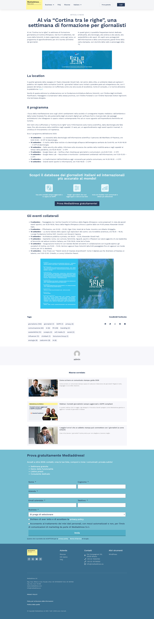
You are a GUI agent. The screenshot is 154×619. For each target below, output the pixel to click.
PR (55, 328)
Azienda (32, 491)
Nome (31, 482)
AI (48, 328)
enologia (32, 340)
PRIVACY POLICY (32, 594)
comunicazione (35, 328)
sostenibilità (34, 332)
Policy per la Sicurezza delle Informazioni (40, 601)
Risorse (67, 5)
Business (48, 5)
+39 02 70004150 (93, 559)
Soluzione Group (60, 336)
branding (65, 328)
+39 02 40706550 (93, 561)
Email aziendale (36, 500)
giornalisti (49, 324)
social (70, 332)
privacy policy (77, 519)
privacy (69, 324)
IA (55, 340)
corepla (48, 332)
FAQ (59, 5)
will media (60, 332)
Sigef (41, 89)
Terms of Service (75, 539)
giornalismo (35, 324)
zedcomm (45, 340)
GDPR (60, 324)
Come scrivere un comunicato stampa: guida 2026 (79, 380)
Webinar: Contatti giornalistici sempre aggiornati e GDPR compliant (86, 404)
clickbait (46, 336)
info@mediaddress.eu (95, 564)
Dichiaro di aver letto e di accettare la (57, 519)
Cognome (82, 482)
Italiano (76, 5)
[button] (105, 324)
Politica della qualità (33, 604)
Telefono (82, 500)
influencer (33, 336)
